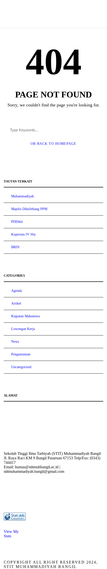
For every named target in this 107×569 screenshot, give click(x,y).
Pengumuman (20, 354)
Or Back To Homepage (53, 144)
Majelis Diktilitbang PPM (29, 209)
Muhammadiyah (22, 196)
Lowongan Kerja (23, 329)
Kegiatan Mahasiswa (25, 316)
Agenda (16, 291)
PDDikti (17, 222)
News (15, 341)
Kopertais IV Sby (23, 234)
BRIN (15, 247)
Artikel (16, 303)
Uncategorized (21, 367)
